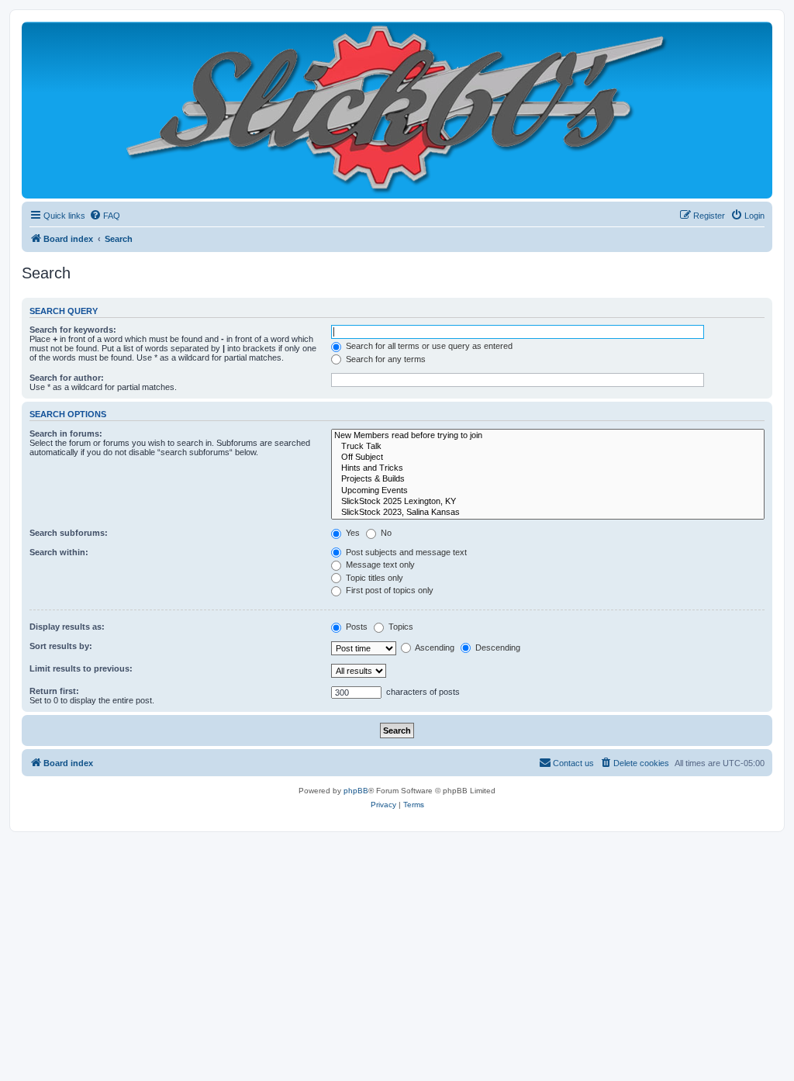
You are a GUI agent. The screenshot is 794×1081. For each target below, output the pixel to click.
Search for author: (66, 377)
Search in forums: (65, 433)
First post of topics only (388, 590)
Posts (355, 626)
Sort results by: (60, 646)
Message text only (379, 564)
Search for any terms (384, 359)
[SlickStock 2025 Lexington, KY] (548, 501)
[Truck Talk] (548, 446)
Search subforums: (68, 532)
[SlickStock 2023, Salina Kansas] (548, 512)
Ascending (433, 647)
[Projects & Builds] (548, 479)
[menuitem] (104, 215)
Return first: (54, 691)
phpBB (355, 790)
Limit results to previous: (81, 668)
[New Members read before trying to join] (548, 435)
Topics (399, 626)
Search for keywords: (72, 329)
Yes (351, 532)
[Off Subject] (548, 457)
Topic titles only (373, 577)
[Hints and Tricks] (548, 468)
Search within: (58, 552)
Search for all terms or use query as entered (428, 346)
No (385, 532)
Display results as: (67, 626)
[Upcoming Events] (548, 490)
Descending (496, 647)
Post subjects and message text (405, 552)
